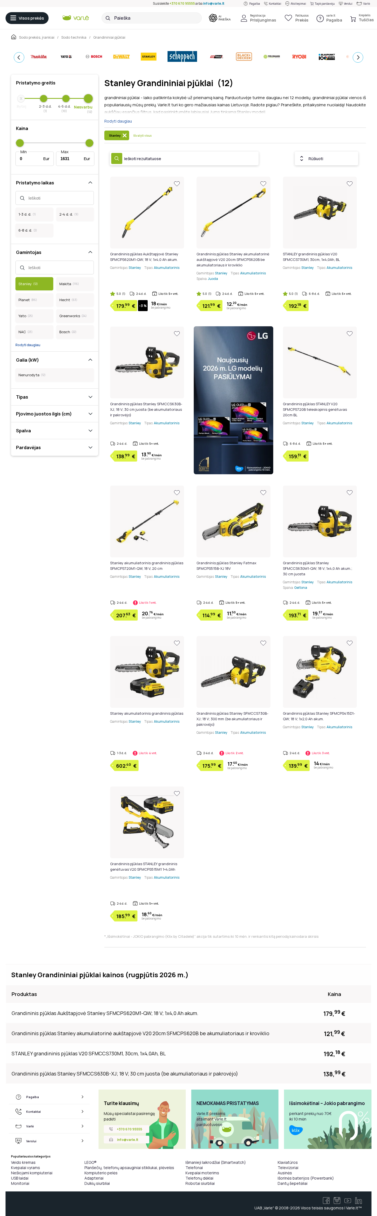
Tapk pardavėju (325, 4)
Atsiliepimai (298, 4)
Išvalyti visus (142, 135)
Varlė (366, 4)
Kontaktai (275, 4)
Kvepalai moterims (202, 1172)
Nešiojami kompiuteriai (31, 1172)
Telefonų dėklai (199, 1178)
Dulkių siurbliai (97, 1183)
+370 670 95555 (182, 3)
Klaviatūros (288, 1162)
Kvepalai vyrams (25, 1167)
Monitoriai (20, 1183)
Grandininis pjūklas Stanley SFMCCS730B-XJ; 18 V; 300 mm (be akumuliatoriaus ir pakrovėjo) (232, 719)
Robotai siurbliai (200, 1183)
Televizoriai (288, 1167)
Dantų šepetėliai (292, 1183)
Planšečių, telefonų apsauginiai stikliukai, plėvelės (129, 1167)
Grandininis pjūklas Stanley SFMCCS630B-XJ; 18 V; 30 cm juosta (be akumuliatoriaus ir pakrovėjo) (146, 409)
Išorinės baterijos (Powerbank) (306, 1178)
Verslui (348, 4)
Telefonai (194, 1167)
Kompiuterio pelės (101, 1172)
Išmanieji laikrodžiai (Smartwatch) (215, 1162)
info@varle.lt (213, 3)
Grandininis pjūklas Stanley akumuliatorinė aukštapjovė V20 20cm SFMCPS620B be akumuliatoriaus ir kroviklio (233, 259)
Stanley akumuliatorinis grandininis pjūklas (146, 713)
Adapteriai (93, 1178)
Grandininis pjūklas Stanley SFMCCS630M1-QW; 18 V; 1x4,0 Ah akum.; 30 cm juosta (317, 568)
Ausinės (285, 1172)
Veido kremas (23, 1162)
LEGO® (90, 1162)
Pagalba (254, 4)
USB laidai (19, 1178)
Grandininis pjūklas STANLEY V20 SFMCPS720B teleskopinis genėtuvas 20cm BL (315, 409)
